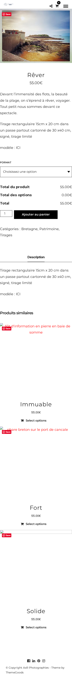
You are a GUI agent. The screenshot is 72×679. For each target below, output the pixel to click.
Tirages (6, 235)
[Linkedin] (33, 661)
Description (36, 257)
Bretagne (29, 229)
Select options (36, 420)
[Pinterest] (38, 661)
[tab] (36, 257)
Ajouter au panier (36, 214)
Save (8, 14)
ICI (17, 148)
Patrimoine (49, 229)
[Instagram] (43, 661)
